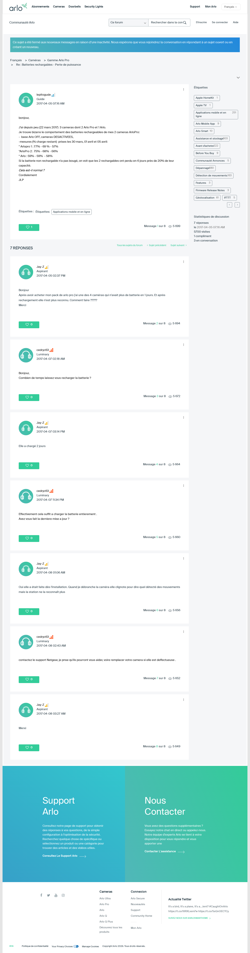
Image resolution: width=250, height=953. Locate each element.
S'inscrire (201, 22)
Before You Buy (205, 153)
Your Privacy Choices (62, 947)
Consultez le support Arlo (60, 855)
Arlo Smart (202, 131)
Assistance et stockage (209, 138)
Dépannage (203, 168)
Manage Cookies (90, 947)
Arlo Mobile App (205, 124)
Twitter (48, 895)
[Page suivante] (237, 204)
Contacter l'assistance (160, 851)
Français (16, 60)
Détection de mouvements (211, 175)
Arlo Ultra (105, 898)
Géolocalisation (205, 197)
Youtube (56, 895)
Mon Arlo (210, 6)
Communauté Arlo (22, 22)
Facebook (41, 895)
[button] (183, 89)
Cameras (59, 6)
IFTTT (227, 197)
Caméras (34, 60)
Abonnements (40, 6)
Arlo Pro (104, 904)
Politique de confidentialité (35, 946)
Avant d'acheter (205, 146)
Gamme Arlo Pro (58, 60)
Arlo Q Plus (106, 921)
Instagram (63, 895)
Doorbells (75, 6)
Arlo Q (103, 916)
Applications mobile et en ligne (71, 212)
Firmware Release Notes (210, 190)
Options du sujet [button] (238, 78)
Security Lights (94, 6)
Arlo (101, 910)
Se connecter (220, 22)
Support (195, 6)
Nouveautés (138, 904)
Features (201, 183)
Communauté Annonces (210, 161)
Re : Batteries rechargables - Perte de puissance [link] (48, 64)
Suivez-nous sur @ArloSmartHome (188, 918)
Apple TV (201, 105)
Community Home (141, 916)
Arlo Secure (138, 898)
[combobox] (169, 22)
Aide (235, 22)
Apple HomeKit (205, 98)
